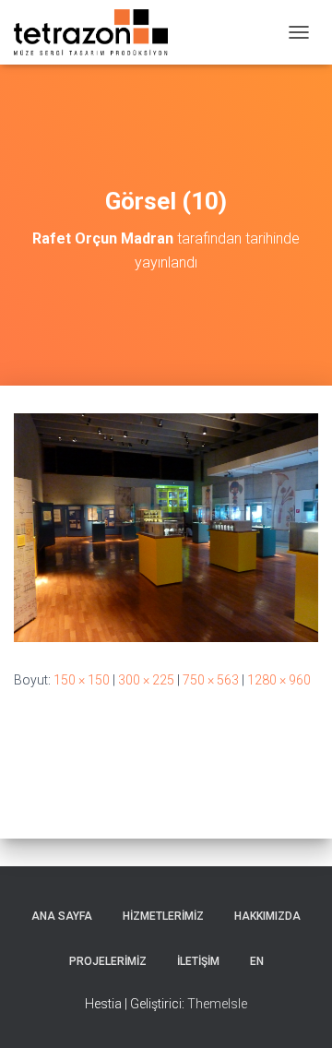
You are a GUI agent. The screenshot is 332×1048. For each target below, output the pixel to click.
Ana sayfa (61, 916)
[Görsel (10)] (166, 526)
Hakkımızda (267, 916)
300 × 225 (146, 680)
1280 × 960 (279, 680)
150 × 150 (81, 680)
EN (257, 961)
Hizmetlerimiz (163, 916)
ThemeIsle (217, 1003)
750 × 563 (211, 680)
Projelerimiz (108, 961)
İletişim (198, 961)
